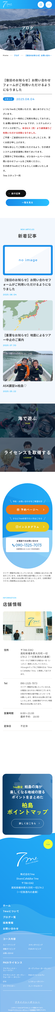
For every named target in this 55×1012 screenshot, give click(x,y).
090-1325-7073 (29, 545)
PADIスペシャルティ (36, 975)
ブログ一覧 (9, 917)
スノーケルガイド (35, 986)
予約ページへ (29, 509)
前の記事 (15, 193)
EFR (4, 981)
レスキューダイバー (36, 981)
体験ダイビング (9, 949)
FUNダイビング (34, 949)
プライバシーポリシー (27, 1002)
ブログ (16, 55)
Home (5, 55)
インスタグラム (29, 527)
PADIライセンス (12, 962)
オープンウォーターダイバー (39, 968)
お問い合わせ (11, 928)
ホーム (7, 905)
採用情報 (8, 922)
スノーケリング (9, 944)
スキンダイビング (35, 944)
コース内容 (9, 939)
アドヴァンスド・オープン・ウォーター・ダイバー (14, 976)
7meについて (11, 911)
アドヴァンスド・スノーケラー (10, 969)
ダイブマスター (9, 986)
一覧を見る (27, 202)
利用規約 (33, 1010)
